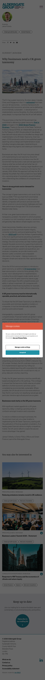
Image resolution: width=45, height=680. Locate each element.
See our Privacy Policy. (20, 338)
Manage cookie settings (22, 347)
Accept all (22, 352)
